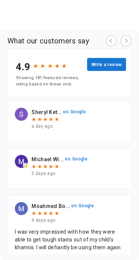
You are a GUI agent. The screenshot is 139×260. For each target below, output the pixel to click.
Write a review (107, 64)
